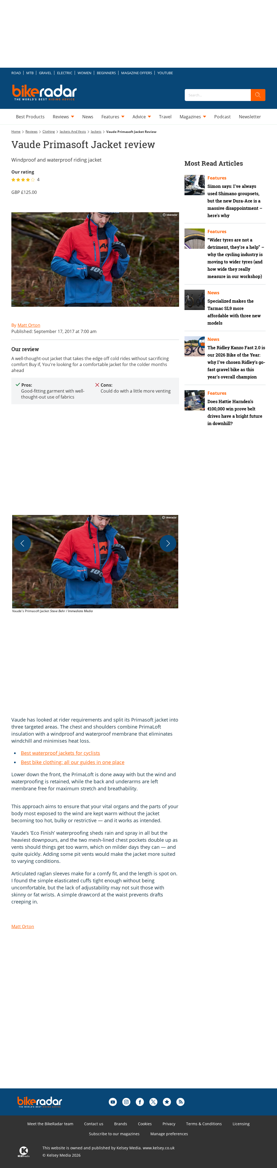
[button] (95, 564)
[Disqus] (100, 1019)
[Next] (168, 543)
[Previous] (22, 543)
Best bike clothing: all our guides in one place (72, 762)
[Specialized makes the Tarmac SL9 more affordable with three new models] (194, 300)
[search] (258, 95)
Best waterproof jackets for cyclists (60, 753)
